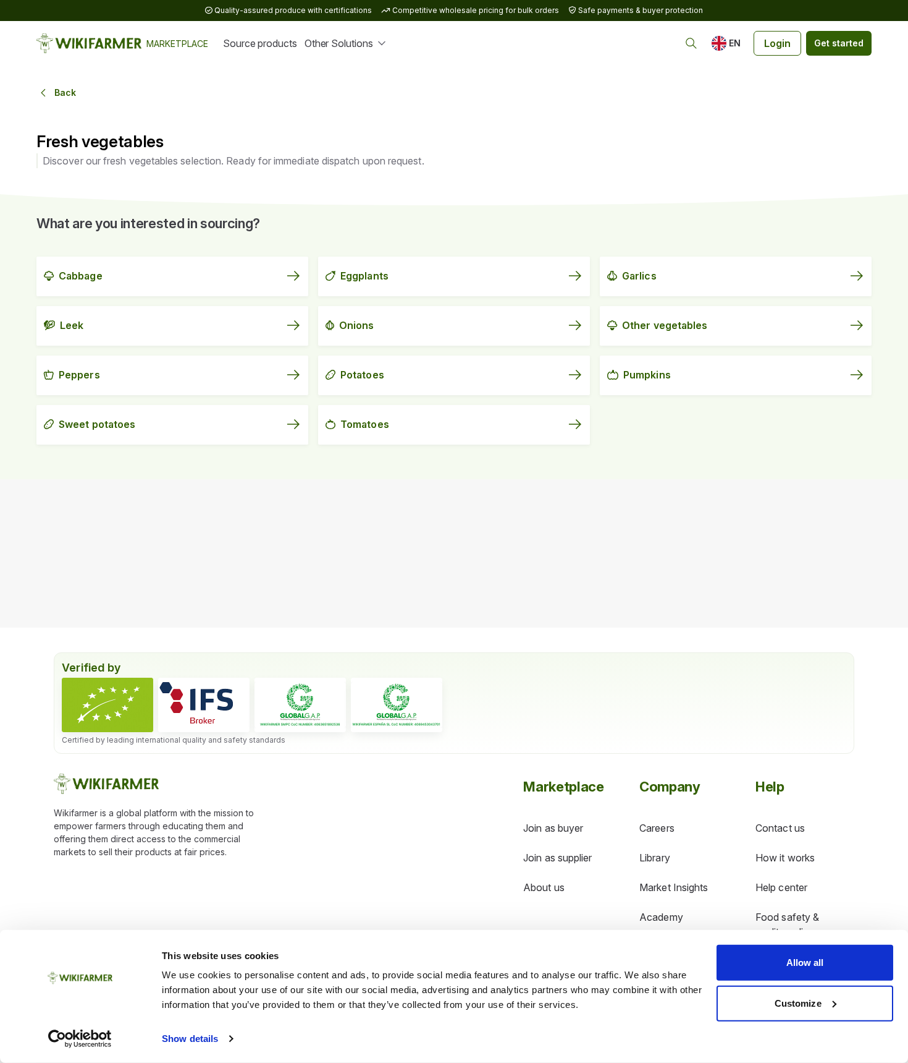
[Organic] (107, 705)
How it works (785, 858)
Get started (839, 43)
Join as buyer (553, 828)
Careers (657, 828)
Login (777, 43)
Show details (190, 1038)
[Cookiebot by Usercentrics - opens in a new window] (80, 1039)
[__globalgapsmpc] (300, 705)
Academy (661, 917)
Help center (781, 887)
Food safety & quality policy (787, 924)
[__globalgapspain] (396, 705)
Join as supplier (557, 858)
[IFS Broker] (204, 705)
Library (654, 858)
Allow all (805, 962)
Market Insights (673, 887)
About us (544, 887)
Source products (260, 43)
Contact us (780, 828)
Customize (798, 1002)
